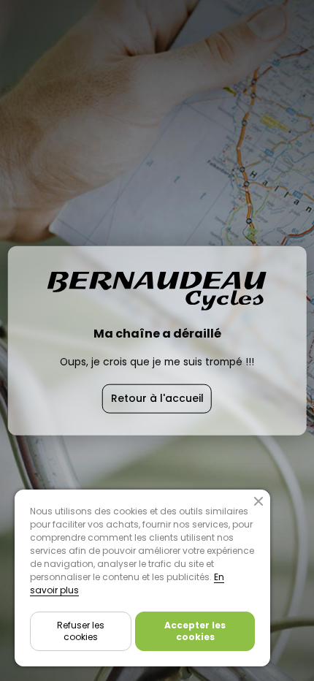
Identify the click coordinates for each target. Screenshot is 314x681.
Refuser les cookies (80, 631)
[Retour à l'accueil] (157, 304)
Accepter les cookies (195, 631)
